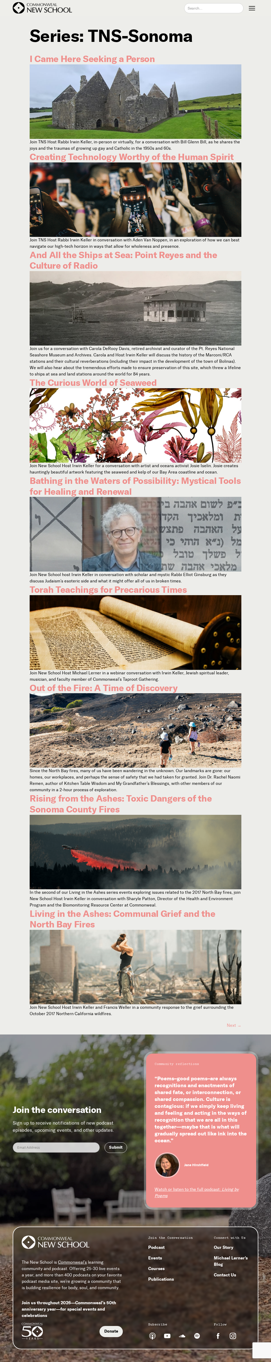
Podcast (156, 1247)
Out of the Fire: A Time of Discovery (104, 687)
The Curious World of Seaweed (93, 382)
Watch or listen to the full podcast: (197, 1192)
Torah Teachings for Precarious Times (108, 589)
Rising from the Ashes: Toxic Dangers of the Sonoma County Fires (121, 804)
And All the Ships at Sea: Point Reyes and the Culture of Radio (123, 260)
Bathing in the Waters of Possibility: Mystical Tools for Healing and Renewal (135, 486)
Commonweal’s (72, 1262)
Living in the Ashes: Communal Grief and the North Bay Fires (122, 919)
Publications (161, 1279)
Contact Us (225, 1274)
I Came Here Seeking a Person (92, 58)
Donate (111, 1331)
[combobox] (213, 8)
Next (234, 1025)
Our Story (223, 1247)
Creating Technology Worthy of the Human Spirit (131, 156)
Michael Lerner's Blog (231, 1261)
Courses (156, 1268)
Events (155, 1258)
